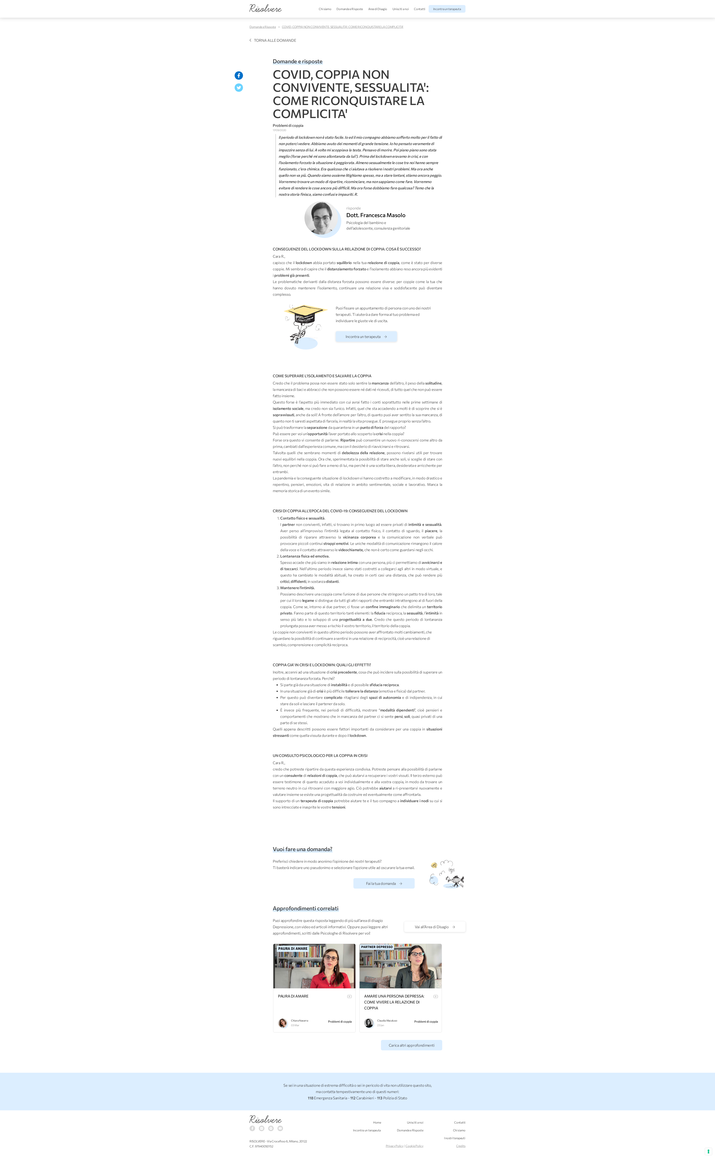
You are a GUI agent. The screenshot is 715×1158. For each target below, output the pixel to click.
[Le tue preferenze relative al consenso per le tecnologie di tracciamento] (708, 1151)
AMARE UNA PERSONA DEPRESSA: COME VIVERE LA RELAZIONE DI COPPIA (394, 1002)
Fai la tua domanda (381, 883)
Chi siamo (325, 9)
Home (377, 1122)
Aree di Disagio (377, 9)
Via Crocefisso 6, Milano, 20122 (287, 1141)
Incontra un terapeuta (447, 9)
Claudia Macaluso (387, 1020)
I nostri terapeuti (454, 1138)
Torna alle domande (275, 40)
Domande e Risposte (349, 9)
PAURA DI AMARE (293, 996)
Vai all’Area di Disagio (432, 927)
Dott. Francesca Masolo (375, 214)
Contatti (419, 9)
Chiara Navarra (299, 1020)
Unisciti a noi (401, 9)
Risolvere (266, 1120)
